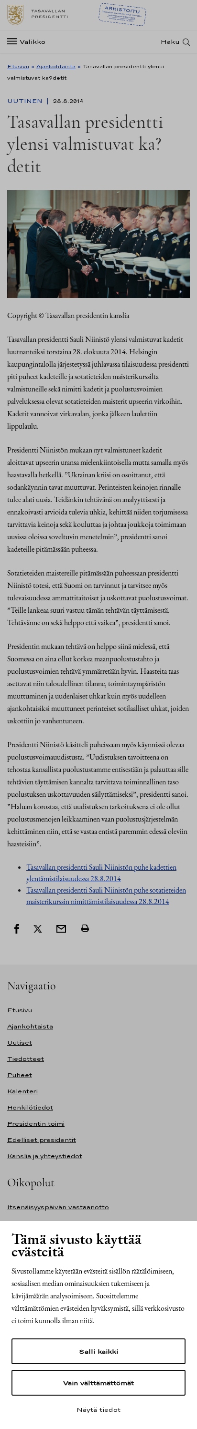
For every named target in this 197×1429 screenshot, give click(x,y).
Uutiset (19, 1042)
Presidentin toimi (36, 1124)
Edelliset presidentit (41, 1140)
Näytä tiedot (98, 1409)
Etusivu (18, 66)
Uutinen (25, 101)
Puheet (19, 1075)
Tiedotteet (25, 1059)
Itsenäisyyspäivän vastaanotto (58, 1207)
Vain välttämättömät (98, 1382)
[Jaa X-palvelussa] (37, 928)
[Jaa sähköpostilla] (61, 928)
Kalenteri (22, 1091)
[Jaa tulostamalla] (85, 928)
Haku (170, 41)
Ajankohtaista (56, 66)
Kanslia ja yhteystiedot (44, 1156)
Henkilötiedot (30, 1107)
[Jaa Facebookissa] (16, 928)
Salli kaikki (98, 1351)
